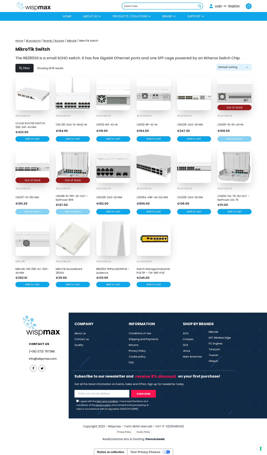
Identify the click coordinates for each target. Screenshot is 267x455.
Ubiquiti (213, 361)
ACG (186, 333)
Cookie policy (137, 356)
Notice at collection (110, 452)
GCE (185, 345)
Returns (133, 345)
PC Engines (216, 343)
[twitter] (42, 368)
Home (19, 41)
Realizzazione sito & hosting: (134, 439)
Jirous (186, 351)
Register (234, 6)
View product (234, 139)
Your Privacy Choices (145, 452)
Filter (26, 68)
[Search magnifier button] (200, 6)
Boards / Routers (53, 41)
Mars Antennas (192, 356)
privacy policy (103, 405)
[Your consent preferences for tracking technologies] (260, 448)
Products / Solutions (130, 16)
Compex (188, 339)
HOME (67, 16)
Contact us (81, 339)
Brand (167, 16)
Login (218, 6)
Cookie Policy (143, 432)
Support (194, 16)
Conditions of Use (140, 333)
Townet (213, 355)
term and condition (107, 401)
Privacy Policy (137, 351)
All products (33, 41)
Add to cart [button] (32, 139)
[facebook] (33, 368)
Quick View (32, 107)
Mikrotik (71, 41)
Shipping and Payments (143, 339)
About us (90, 16)
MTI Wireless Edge (220, 338)
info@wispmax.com (43, 359)
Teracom (214, 349)
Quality (78, 345)
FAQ (131, 362)
